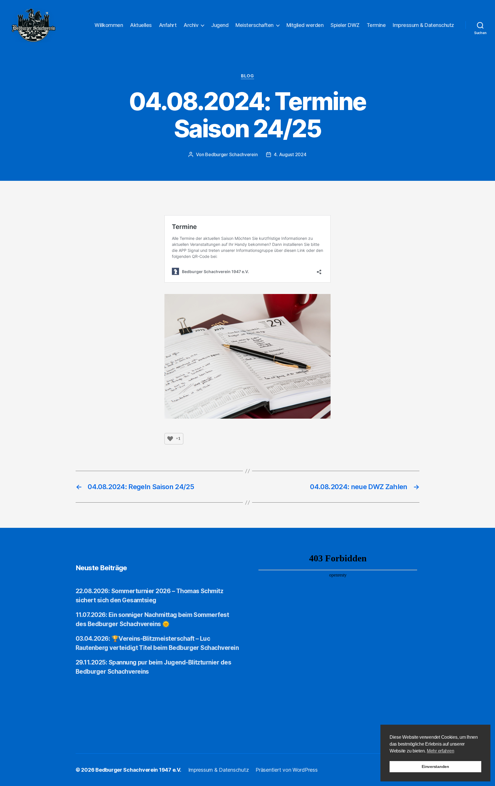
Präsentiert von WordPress (286, 770)
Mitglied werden (305, 25)
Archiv (191, 25)
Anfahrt (168, 25)
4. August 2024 (290, 154)
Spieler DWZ (345, 25)
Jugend (219, 25)
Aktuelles (141, 25)
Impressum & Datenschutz (423, 25)
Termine (376, 25)
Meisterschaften (254, 25)
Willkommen (109, 25)
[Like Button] (170, 438)
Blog (247, 76)
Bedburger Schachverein (231, 154)
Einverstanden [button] (435, 766)
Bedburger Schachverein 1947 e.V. (138, 770)
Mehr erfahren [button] (440, 750)
